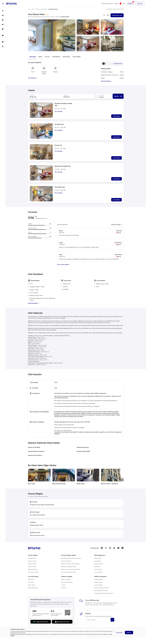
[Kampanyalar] (3, 42)
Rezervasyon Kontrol (107, 3)
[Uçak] (3, 11)
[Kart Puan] (3, 35)
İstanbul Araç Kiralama (35, 455)
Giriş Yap (139, 3)
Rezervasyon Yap (117, 15)
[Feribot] (3, 29)
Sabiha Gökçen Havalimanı (36, 451)
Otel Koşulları (66, 56)
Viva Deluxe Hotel (53, 9)
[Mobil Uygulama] (3, 46)
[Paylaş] (108, 15)
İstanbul (37, 9)
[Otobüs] (3, 20)
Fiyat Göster (116, 116)
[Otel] (3, 15)
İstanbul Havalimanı (83, 447)
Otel (33, 9)
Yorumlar (47, 56)
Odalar (40, 56)
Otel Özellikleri (56, 56)
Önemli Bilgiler (77, 56)
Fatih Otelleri (44, 9)
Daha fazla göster (33, 303)
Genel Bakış (32, 56)
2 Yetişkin (101, 97)
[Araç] (3, 25)
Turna (29, 9)
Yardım (116, 3)
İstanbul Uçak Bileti (34, 447)
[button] (76, 35)
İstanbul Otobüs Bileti (83, 451)
